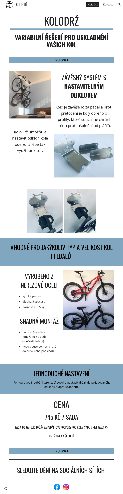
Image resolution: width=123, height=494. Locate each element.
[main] (61, 32)
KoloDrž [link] (93, 4)
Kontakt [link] (108, 4)
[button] (119, 4)
